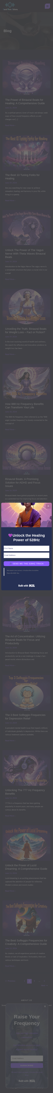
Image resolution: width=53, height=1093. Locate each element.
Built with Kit (26, 585)
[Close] (48, 506)
